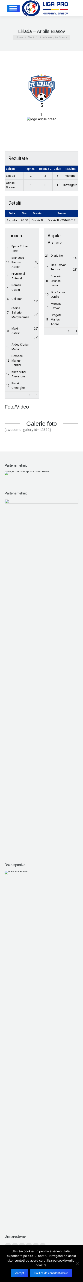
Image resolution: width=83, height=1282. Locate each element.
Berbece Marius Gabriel (17, 360)
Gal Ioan (17, 299)
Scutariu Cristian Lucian (56, 281)
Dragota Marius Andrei (56, 319)
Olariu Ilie (57, 255)
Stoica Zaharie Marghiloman (20, 312)
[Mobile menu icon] (13, 8)
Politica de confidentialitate (51, 1273)
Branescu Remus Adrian (18, 262)
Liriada (10, 175)
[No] (77, 1263)
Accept (19, 1273)
